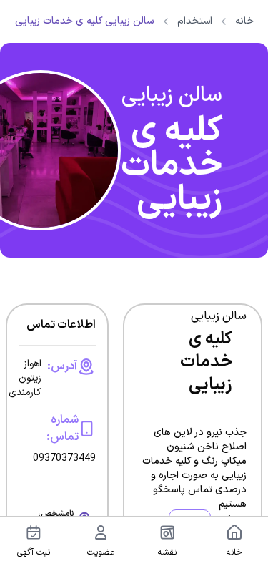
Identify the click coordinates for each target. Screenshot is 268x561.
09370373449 (64, 459)
